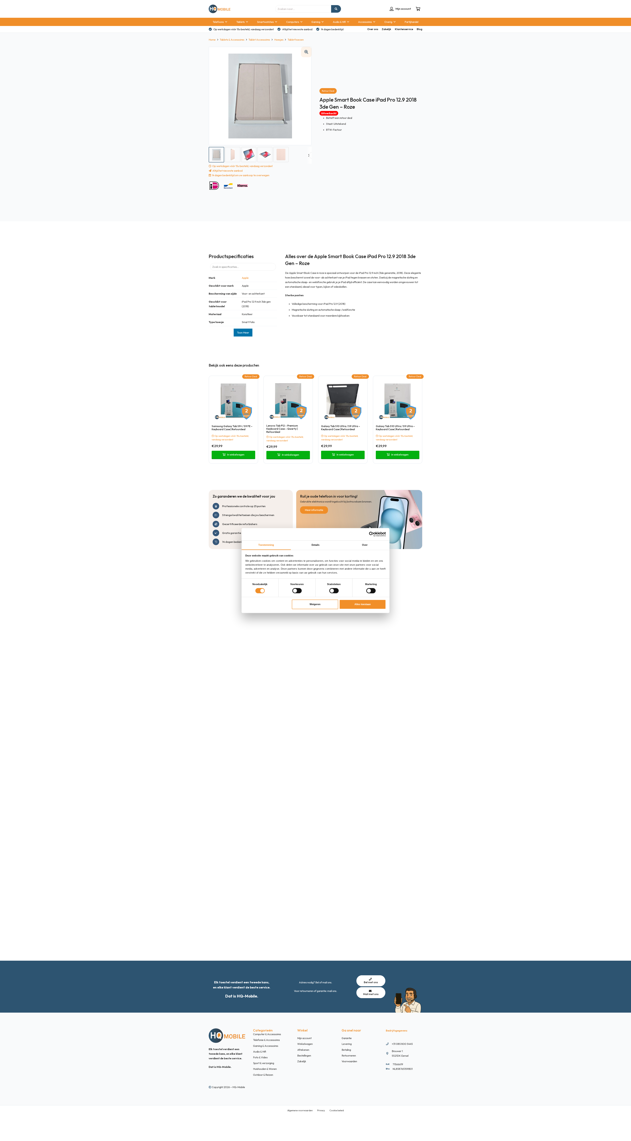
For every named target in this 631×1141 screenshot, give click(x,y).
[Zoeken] (336, 9)
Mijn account (304, 1038)
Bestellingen (304, 1055)
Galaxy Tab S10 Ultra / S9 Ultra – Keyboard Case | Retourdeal (340, 427)
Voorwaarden (349, 1061)
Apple (245, 277)
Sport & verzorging (263, 1063)
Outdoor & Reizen (263, 1074)
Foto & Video (260, 1057)
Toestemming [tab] (266, 544)
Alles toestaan (362, 604)
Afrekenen (303, 1049)
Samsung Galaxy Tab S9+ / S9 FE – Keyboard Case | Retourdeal (232, 427)
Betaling (346, 1049)
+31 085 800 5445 (402, 1043)
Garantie (347, 1038)
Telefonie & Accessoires (266, 1040)
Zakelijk (301, 1061)
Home (212, 39)
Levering (347, 1043)
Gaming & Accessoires (265, 1045)
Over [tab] (365, 544)
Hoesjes (278, 39)
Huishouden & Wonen (265, 1068)
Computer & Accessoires (267, 1034)
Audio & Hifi (259, 1051)
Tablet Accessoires (259, 39)
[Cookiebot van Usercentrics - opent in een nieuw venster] (371, 534)
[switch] (297, 590)
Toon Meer (243, 332)
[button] (306, 52)
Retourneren (349, 1055)
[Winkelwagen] (418, 9)
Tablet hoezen (296, 39)
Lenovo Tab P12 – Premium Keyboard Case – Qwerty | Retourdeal (282, 428)
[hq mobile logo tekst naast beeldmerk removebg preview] (219, 9)
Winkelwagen (305, 1043)
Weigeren (315, 604)
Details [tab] (316, 544)
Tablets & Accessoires (232, 39)
